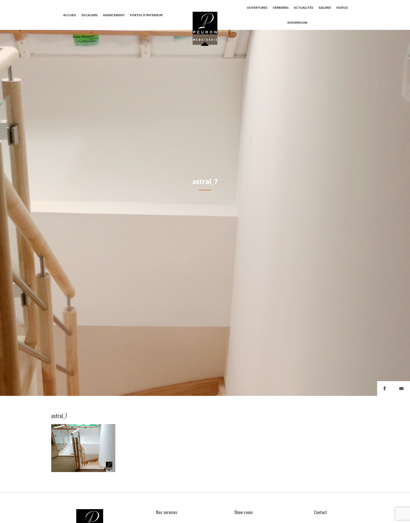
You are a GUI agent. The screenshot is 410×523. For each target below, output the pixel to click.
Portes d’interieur (146, 15)
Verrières (281, 7)
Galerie (324, 7)
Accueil (69, 15)
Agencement (114, 15)
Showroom (297, 22)
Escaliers (90, 15)
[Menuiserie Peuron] (205, 15)
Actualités (303, 7)
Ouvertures (257, 7)
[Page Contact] (401, 388)
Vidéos (342, 7)
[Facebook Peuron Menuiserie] (384, 388)
